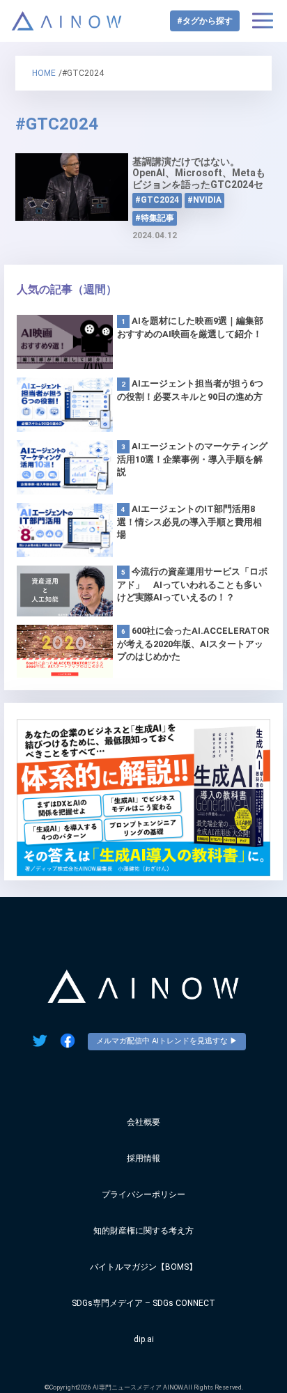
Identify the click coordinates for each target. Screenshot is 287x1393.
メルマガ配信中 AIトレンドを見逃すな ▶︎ (167, 1040)
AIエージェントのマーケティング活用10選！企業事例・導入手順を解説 (192, 459)
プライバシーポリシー (143, 1194)
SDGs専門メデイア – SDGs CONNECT (143, 1303)
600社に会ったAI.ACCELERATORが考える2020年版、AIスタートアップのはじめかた (193, 643)
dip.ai (144, 1339)
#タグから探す (205, 21)
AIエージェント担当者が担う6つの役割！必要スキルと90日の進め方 (190, 390)
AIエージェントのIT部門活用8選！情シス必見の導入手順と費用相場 (189, 522)
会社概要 (143, 1122)
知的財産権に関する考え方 (143, 1231)
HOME (44, 73)
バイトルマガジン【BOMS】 (143, 1267)
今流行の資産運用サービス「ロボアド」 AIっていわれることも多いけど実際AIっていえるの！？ (192, 584)
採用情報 (143, 1158)
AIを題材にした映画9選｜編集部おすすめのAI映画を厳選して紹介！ (190, 327)
